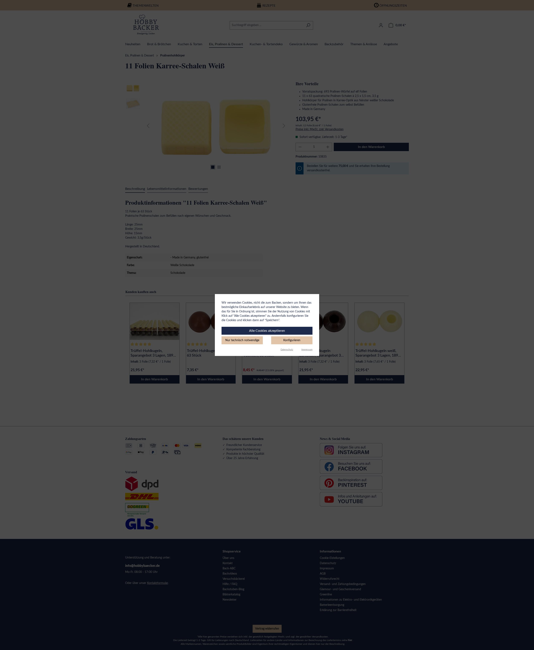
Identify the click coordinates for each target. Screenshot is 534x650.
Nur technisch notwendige (242, 340)
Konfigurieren (291, 340)
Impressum (306, 349)
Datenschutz (287, 349)
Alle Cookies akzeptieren (267, 330)
